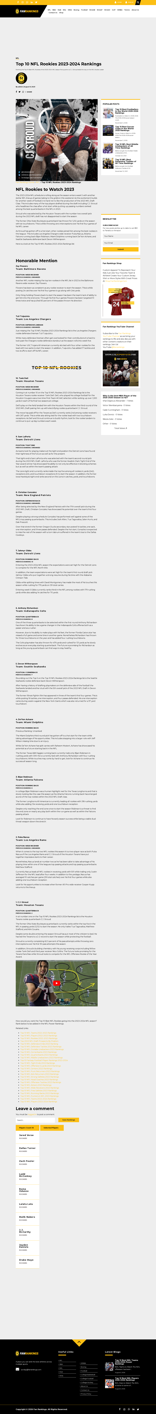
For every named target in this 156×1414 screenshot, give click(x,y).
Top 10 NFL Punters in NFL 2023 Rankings (39, 1096)
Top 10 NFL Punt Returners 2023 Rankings (40, 1071)
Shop (61, 13)
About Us (135, 10)
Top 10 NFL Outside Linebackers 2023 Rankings (42, 1049)
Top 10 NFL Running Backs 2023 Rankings (39, 1093)
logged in (32, 1114)
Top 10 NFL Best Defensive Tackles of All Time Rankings (125, 161)
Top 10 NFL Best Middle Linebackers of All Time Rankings (126, 146)
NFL (49, 10)
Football (84, 10)
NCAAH (107, 10)
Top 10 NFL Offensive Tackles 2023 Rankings (40, 1082)
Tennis (127, 10)
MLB (59, 10)
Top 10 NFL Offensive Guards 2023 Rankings (40, 1066)
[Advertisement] (78, 41)
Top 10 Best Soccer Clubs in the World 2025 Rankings (124, 128)
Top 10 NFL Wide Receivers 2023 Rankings (39, 1088)
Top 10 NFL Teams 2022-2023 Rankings (38, 1033)
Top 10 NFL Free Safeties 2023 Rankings (38, 1091)
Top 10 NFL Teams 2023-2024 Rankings (38, 1099)
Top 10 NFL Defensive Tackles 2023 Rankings (40, 1047)
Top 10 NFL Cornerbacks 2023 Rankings (38, 1052)
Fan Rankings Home (25, 182)
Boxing (76, 10)
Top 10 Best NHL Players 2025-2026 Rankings (127, 1379)
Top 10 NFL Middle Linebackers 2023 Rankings (41, 1058)
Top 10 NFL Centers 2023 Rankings (36, 1069)
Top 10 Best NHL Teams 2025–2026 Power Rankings (126, 1362)
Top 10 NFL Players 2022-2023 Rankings (38, 1036)
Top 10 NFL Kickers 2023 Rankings (35, 1085)
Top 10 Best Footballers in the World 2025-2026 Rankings (126, 111)
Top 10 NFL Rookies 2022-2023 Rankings (38, 1038)
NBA (54, 10)
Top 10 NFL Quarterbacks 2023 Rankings (39, 1055)
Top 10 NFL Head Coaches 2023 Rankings (39, 1080)
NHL (64, 10)
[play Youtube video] (57, 983)
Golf (113, 10)
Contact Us (53, 13)
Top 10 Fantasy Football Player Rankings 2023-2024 (44, 1060)
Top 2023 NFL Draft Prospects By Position (39, 1041)
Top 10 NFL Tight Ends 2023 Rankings (37, 1063)
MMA (70, 10)
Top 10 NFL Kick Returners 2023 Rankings (39, 1074)
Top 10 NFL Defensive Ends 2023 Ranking (39, 1044)
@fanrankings (118, 347)
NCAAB (92, 10)
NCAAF (99, 10)
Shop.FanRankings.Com (116, 281)
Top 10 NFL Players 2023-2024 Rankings (38, 1102)
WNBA (119, 10)
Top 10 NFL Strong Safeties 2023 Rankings (39, 1077)
